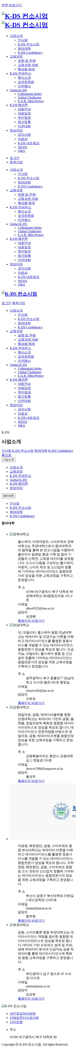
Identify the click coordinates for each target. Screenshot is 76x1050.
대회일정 (24, 113)
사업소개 (8, 459)
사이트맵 (16, 1022)
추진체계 (24, 117)
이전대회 (24, 126)
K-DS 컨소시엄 (28, 44)
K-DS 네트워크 (28, 143)
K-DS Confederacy (30, 52)
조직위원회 (26, 82)
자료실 (23, 139)
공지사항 (24, 134)
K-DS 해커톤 (19, 483)
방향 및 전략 (27, 60)
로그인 (14, 158)
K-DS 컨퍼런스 (20, 476)
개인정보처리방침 (23, 1013)
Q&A (21, 151)
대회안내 (24, 109)
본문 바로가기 (12, 5)
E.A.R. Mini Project (31, 101)
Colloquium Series (30, 94)
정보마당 (16, 488)
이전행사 (24, 86)
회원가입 (16, 162)
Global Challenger (29, 97)
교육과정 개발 (28, 65)
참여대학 (24, 48)
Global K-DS (18, 480)
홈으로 (6, 455)
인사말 (23, 40)
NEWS (22, 147)
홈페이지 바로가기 (31, 620)
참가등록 (24, 122)
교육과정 (16, 471)
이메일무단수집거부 (24, 1017)
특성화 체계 (26, 69)
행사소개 (24, 77)
